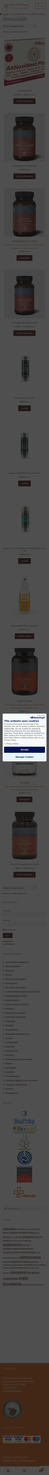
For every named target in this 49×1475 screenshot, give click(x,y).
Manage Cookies (25, 757)
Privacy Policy (12, 744)
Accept (24, 749)
